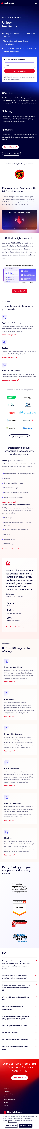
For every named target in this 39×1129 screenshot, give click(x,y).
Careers (6, 1097)
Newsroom (7, 1091)
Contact (6, 1105)
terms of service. (15, 79)
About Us (6, 1088)
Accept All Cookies (25, 1125)
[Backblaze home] (7, 2)
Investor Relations (9, 1094)
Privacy (6, 1102)
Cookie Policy (13, 1122)
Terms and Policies (9, 1099)
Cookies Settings (11, 1125)
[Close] (36, 1117)
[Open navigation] (36, 3)
